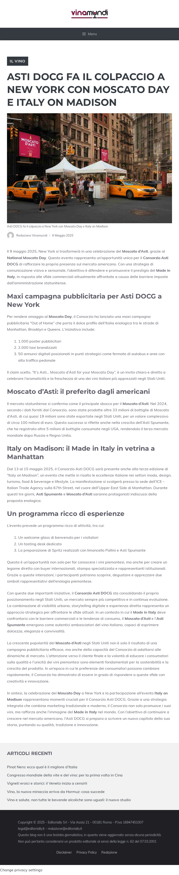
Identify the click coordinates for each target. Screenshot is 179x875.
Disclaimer (64, 852)
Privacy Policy (86, 852)
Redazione (109, 852)
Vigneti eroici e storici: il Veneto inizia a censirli (47, 783)
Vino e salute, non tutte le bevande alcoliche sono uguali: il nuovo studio (69, 799)
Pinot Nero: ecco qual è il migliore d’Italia (42, 767)
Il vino (17, 61)
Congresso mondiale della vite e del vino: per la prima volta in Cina (65, 775)
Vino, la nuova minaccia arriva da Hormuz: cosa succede (56, 791)
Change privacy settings (21, 870)
